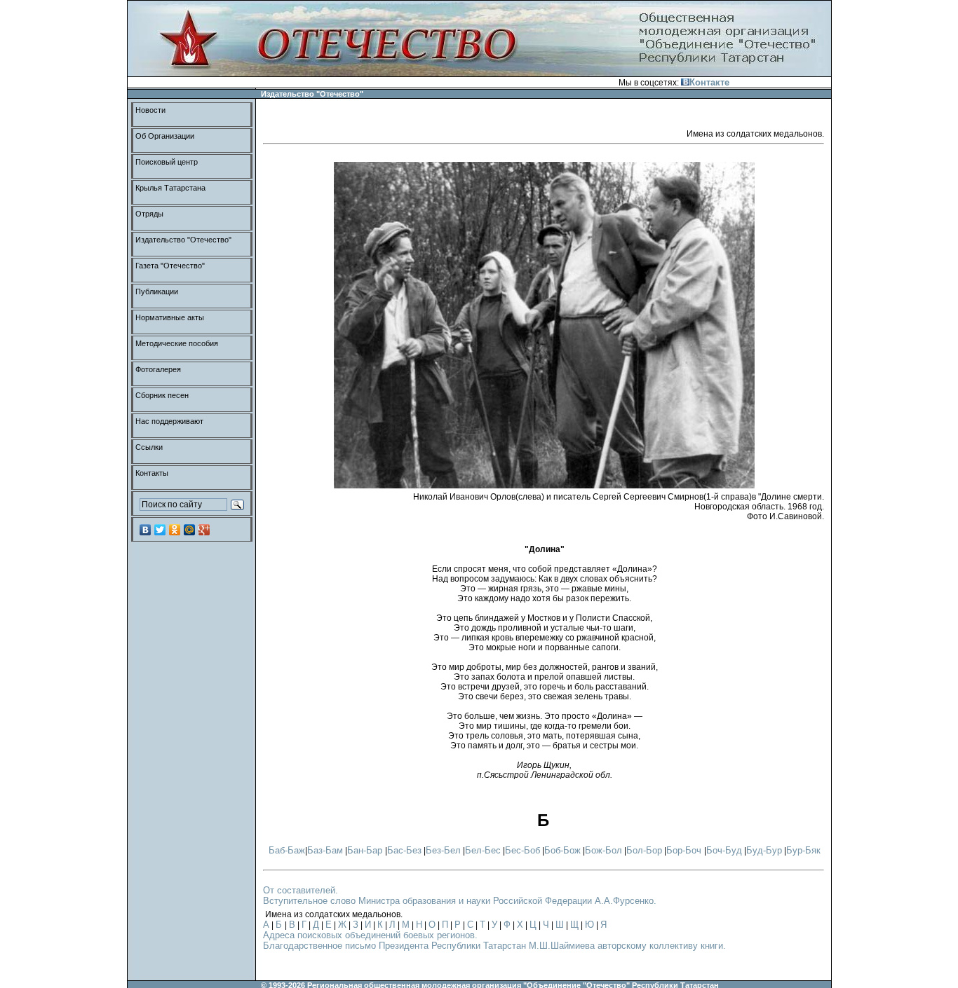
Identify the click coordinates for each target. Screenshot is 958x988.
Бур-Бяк (803, 850)
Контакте (709, 82)
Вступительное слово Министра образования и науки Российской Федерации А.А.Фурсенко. (459, 901)
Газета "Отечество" (170, 265)
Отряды (149, 214)
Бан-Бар (366, 850)
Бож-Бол (603, 850)
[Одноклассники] (175, 530)
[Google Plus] (204, 530)
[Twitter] (160, 530)
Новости (150, 110)
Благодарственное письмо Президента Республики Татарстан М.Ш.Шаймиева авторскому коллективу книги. (494, 945)
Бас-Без (404, 850)
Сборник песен (162, 395)
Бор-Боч (685, 850)
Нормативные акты (169, 317)
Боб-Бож (562, 850)
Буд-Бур (764, 850)
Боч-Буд (724, 850)
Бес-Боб (522, 850)
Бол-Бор (644, 850)
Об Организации (164, 136)
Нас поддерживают (169, 421)
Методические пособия (176, 343)
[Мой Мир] (189, 530)
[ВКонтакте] (145, 530)
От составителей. (300, 890)
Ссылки (149, 447)
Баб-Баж (287, 850)
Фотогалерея (158, 369)
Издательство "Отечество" (183, 239)
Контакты (151, 473)
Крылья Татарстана (170, 188)
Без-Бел (443, 850)
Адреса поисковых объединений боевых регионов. (370, 935)
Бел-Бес (483, 850)
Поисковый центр (166, 162)
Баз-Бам (325, 850)
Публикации (156, 291)
